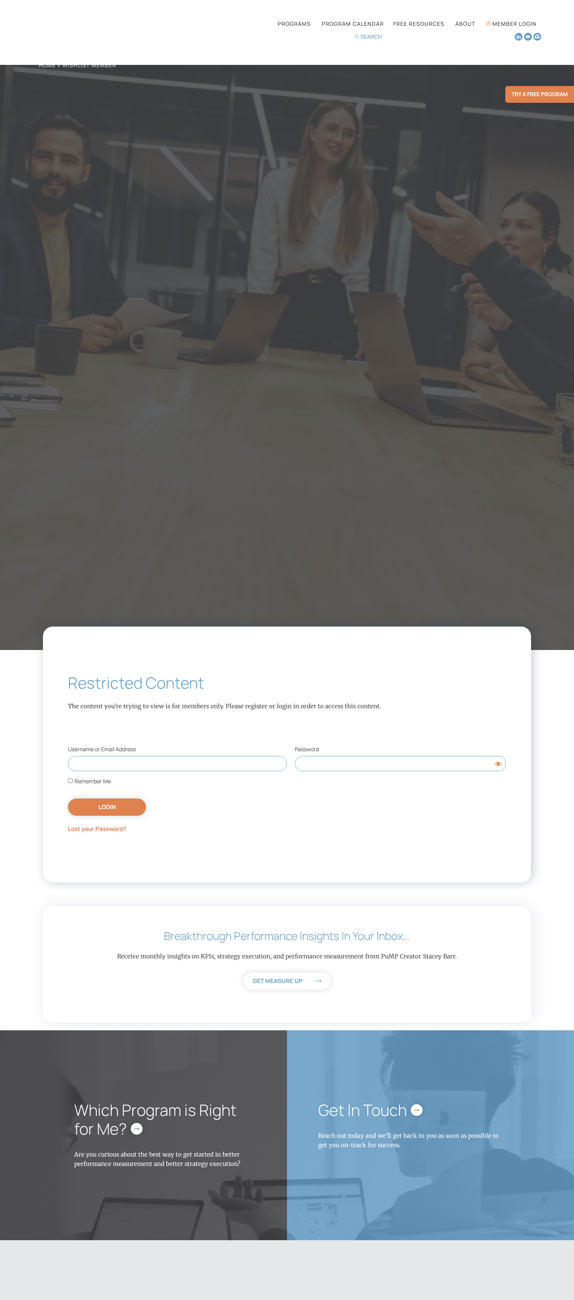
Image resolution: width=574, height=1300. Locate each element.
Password (307, 749)
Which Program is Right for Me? (155, 1119)
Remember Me (92, 781)
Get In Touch (362, 1110)
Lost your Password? (97, 829)
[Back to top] (541, 1278)
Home (47, 65)
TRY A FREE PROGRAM (540, 94)
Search (371, 36)
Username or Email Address (102, 749)
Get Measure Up (278, 981)
